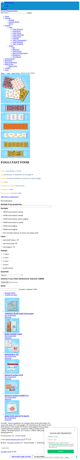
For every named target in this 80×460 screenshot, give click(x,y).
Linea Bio (15, 38)
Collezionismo (10, 59)
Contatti (7, 68)
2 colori (5, 258)
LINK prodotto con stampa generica (9, 197)
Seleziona (8, 317)
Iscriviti (60, 451)
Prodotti (8, 26)
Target (11, 46)
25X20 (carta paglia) (10, 226)
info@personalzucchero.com (14, 439)
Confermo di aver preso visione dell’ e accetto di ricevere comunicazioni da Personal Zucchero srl (61, 445)
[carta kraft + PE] (15, 112)
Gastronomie (16, 51)
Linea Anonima (17, 42)
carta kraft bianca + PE (11, 240)
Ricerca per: (4, 13)
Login (6, 6)
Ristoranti (15, 50)
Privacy (12, 448)
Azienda (7, 18)
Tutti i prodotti (17, 44)
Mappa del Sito (9, 2)
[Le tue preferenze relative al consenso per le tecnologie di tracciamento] (76, 456)
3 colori (5, 261)
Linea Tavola (16, 33)
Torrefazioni (16, 57)
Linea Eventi (16, 37)
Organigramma (14, 22)
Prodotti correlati (11, 295)
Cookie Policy (5, 448)
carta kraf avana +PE (10, 243)
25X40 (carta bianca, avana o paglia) (15, 219)
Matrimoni (8, 61)
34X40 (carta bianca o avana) (13, 222)
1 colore (6, 254)
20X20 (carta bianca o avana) (13, 212)
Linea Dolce (16, 31)
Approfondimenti (11, 62)
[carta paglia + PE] (15, 148)
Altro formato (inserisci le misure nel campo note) (20, 233)
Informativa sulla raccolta (21, 457)
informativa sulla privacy (60, 444)
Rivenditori (16, 55)
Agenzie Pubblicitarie (20, 53)
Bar (13, 48)
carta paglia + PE (9, 247)
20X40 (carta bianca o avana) (13, 215)
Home (7, 16)
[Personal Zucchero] (9, 11)
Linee (10, 27)
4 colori (5, 265)
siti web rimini (6, 452)
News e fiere (9, 64)
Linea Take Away (18, 35)
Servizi (11, 24)
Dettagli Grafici (10, 293)
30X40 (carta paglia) (10, 229)
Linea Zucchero (17, 29)
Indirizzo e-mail (53, 436)
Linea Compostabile (19, 40)
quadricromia (8, 268)
